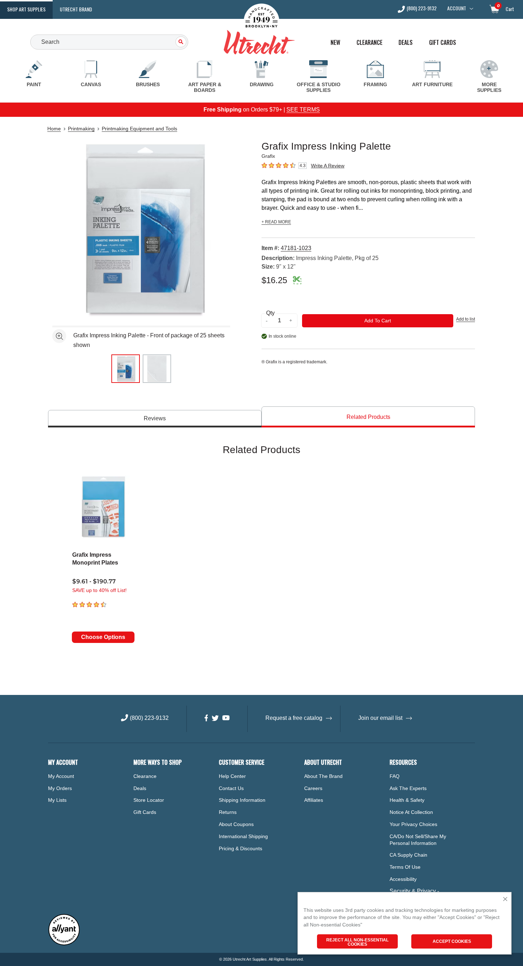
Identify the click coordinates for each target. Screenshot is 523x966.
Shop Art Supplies (26, 9)
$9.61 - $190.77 (94, 581)
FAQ (395, 776)
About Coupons (236, 824)
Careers (313, 788)
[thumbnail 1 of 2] (125, 368)
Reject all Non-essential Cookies (357, 942)
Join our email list (380, 718)
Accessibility (403, 879)
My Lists (57, 800)
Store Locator (148, 800)
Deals (405, 42)
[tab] (155, 418)
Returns (228, 812)
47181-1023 (296, 248)
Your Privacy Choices (413, 824)
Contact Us (231, 788)
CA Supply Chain (408, 855)
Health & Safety (407, 800)
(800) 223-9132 (422, 9)
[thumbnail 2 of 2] (157, 368)
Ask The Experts (408, 788)
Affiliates (313, 800)
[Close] (505, 899)
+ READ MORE (276, 221)
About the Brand (323, 776)
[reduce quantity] (267, 320)
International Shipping (243, 836)
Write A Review (327, 165)
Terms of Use (405, 867)
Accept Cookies (452, 941)
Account (456, 8)
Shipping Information (242, 800)
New (335, 42)
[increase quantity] (291, 320)
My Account (61, 776)
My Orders (60, 788)
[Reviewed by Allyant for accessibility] (64, 944)
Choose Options (103, 637)
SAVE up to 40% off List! (99, 590)
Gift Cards (442, 42)
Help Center (232, 776)
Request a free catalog (293, 718)
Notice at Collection (411, 812)
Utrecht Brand (76, 9)
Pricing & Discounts (240, 848)
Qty (270, 313)
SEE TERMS (303, 110)
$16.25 (274, 280)
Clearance (369, 42)
